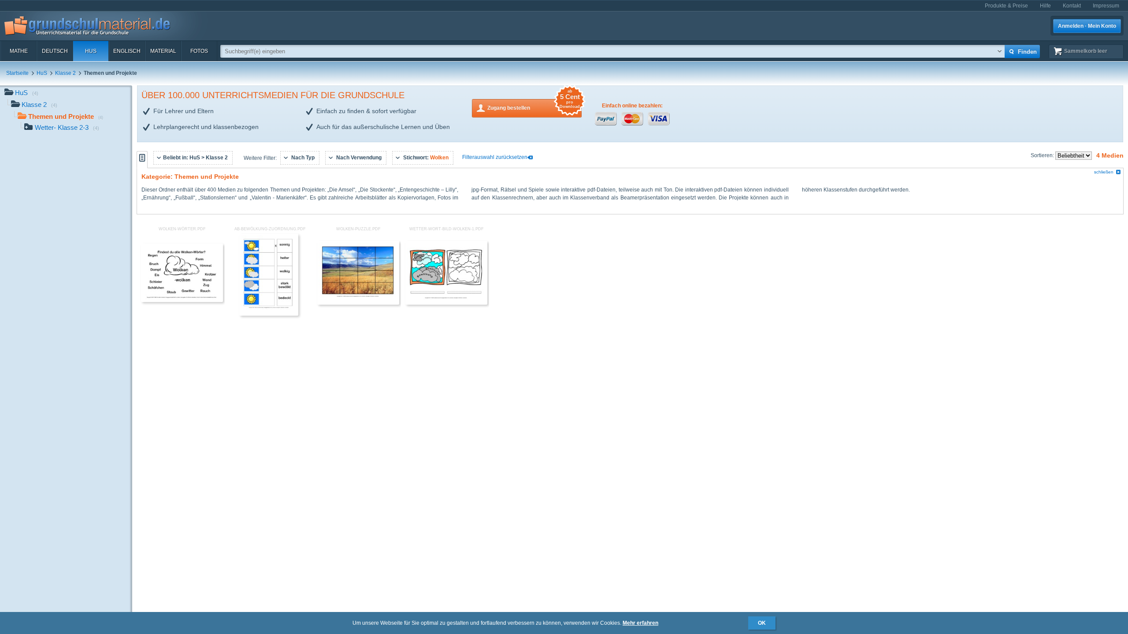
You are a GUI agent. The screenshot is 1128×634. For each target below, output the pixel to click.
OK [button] (762, 623)
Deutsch (55, 51)
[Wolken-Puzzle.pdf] (358, 303)
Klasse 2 (65, 73)
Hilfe (1045, 6)
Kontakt (1072, 6)
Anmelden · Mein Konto (1087, 26)
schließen (1103, 172)
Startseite (17, 73)
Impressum (1106, 6)
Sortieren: (1043, 155)
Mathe (19, 51)
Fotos (199, 51)
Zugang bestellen (533, 105)
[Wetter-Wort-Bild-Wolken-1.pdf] (446, 303)
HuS (90, 51)
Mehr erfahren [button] (640, 623)
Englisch (127, 51)
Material (163, 51)
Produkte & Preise (1006, 6)
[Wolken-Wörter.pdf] (182, 300)
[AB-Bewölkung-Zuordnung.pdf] (268, 314)
